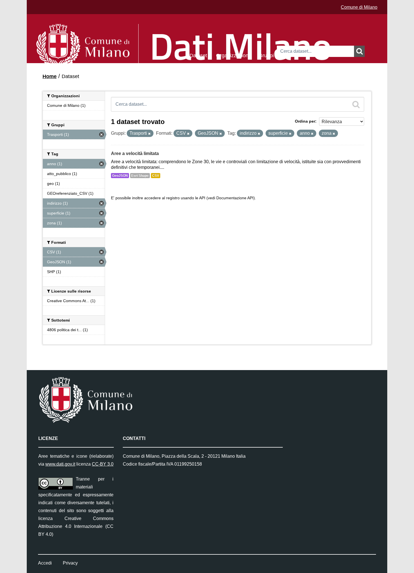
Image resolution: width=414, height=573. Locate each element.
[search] (356, 104)
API (202, 198)
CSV (155, 176)
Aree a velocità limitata (135, 153)
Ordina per (305, 121)
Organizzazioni (233, 55)
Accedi (45, 563)
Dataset (198, 55)
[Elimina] (149, 133)
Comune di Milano (359, 7)
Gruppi (266, 55)
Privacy (70, 563)
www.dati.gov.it (60, 464)
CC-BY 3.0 (102, 464)
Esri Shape (140, 176)
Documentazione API (234, 198)
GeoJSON (120, 176)
